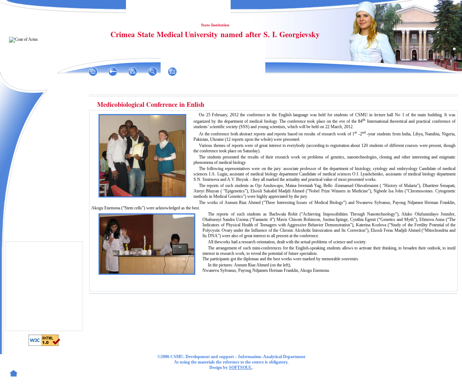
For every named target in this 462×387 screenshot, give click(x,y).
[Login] (112, 71)
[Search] (152, 71)
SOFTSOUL (240, 367)
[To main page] (92, 71)
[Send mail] (172, 71)
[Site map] (132, 71)
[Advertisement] (45, 286)
